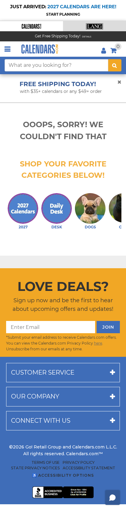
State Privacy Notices (35, 468)
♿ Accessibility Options (63, 475)
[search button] (114, 65)
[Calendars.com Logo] (39, 49)
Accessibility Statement (89, 468)
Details (86, 36)
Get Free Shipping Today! (57, 36)
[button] (31, 26)
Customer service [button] (42, 372)
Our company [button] (35, 396)
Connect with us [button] (40, 420)
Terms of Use (45, 462)
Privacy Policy (78, 462)
